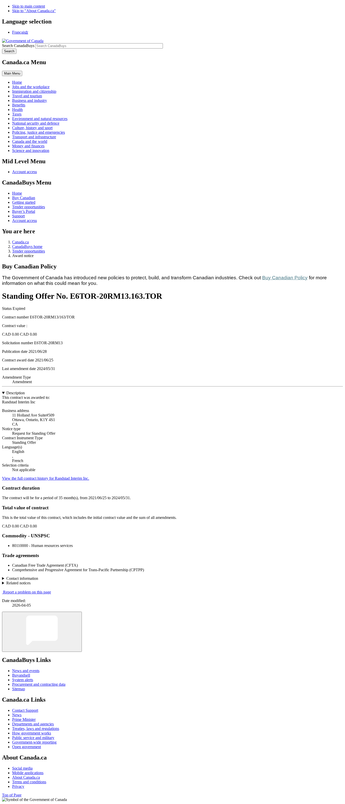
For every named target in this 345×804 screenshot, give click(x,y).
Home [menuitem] (17, 82)
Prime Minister (24, 719)
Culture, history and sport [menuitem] (32, 128)
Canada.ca (20, 242)
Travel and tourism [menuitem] (27, 96)
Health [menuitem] (17, 109)
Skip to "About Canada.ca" (34, 11)
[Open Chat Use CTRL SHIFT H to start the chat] (42, 632)
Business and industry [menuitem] (29, 100)
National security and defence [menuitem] (35, 123)
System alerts (22, 680)
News (16, 715)
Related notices (18, 583)
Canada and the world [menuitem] (29, 141)
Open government (26, 747)
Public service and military (33, 738)
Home (17, 193)
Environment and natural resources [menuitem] (39, 119)
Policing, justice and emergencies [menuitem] (38, 132)
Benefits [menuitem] (18, 105)
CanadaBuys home (27, 246)
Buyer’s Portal (23, 211)
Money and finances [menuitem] (28, 146)
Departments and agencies (33, 724)
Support (18, 216)
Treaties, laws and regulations (35, 728)
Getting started (23, 202)
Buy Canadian (23, 198)
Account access (24, 172)
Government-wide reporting (34, 742)
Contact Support (25, 710)
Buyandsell (21, 675)
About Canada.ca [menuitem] (26, 777)
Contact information (22, 578)
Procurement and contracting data (38, 684)
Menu (12, 73)
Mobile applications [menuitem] (27, 773)
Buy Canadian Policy (285, 277)
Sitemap (18, 689)
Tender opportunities (28, 207)
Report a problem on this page (27, 592)
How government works (31, 733)
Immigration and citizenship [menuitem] (34, 91)
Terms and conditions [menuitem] (29, 782)
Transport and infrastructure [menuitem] (34, 137)
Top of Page (11, 795)
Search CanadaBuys (18, 45)
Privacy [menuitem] (18, 786)
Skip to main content (28, 6)
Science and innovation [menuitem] (30, 150)
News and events (25, 671)
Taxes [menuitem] (16, 114)
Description (15, 393)
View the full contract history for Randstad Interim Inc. (45, 478)
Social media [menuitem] (22, 768)
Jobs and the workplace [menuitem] (31, 87)
